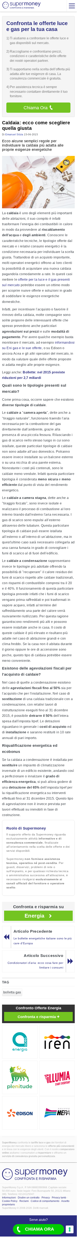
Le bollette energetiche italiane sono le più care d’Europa (43, 941)
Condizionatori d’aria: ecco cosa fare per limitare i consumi (35, 965)
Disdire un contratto (29, 1197)
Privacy (46, 1197)
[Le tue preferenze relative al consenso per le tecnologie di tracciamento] (70, 1229)
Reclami (24, 1201)
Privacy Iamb (59, 1197)
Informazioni (9, 1197)
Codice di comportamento (45, 1201)
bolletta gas (12, 992)
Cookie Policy (9, 1201)
